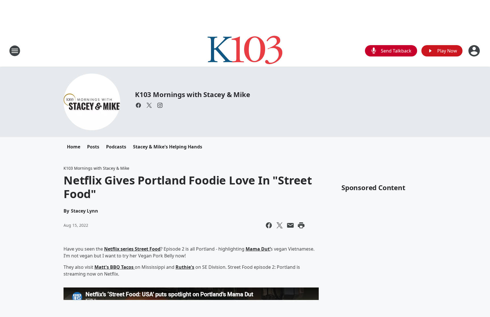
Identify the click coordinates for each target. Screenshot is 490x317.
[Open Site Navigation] (14, 50)
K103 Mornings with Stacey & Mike (192, 94)
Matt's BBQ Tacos (114, 267)
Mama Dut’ (258, 249)
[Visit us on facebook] (138, 105)
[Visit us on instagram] (160, 105)
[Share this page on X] (280, 225)
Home (73, 147)
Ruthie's (185, 267)
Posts (93, 147)
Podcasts (116, 147)
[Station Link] (245, 51)
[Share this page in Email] (290, 225)
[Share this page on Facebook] (269, 225)
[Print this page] (301, 225)
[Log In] (474, 50)
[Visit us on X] (149, 105)
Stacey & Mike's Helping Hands (167, 147)
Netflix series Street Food (132, 249)
